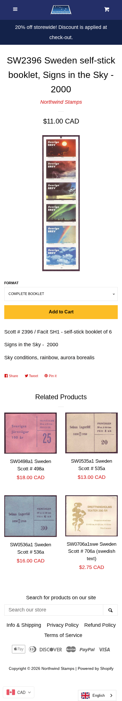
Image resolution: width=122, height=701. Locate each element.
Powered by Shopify (95, 668)
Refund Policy (100, 625)
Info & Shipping (24, 625)
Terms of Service (63, 635)
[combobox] (97, 695)
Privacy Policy (63, 625)
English (98, 695)
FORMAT (11, 283)
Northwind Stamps (61, 102)
